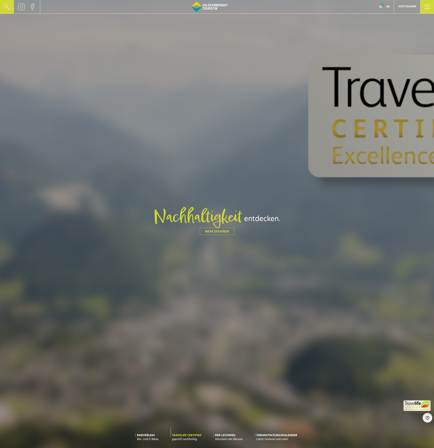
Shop (380, 6)
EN (388, 7)
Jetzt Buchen (407, 6)
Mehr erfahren (217, 231)
